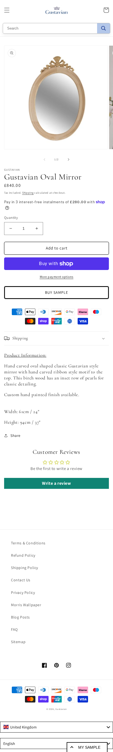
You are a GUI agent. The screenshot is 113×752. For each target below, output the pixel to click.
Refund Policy (23, 555)
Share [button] (15, 435)
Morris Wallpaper (26, 604)
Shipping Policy (24, 567)
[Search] (103, 28)
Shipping (28, 192)
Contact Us (20, 579)
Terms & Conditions (28, 543)
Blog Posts (20, 617)
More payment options (57, 277)
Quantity (11, 217)
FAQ (14, 629)
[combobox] (56, 727)
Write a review (56, 483)
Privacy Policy (23, 592)
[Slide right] (69, 159)
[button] (7, 10)
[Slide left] (44, 159)
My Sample (89, 747)
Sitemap (18, 641)
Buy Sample (56, 292)
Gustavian (61, 708)
